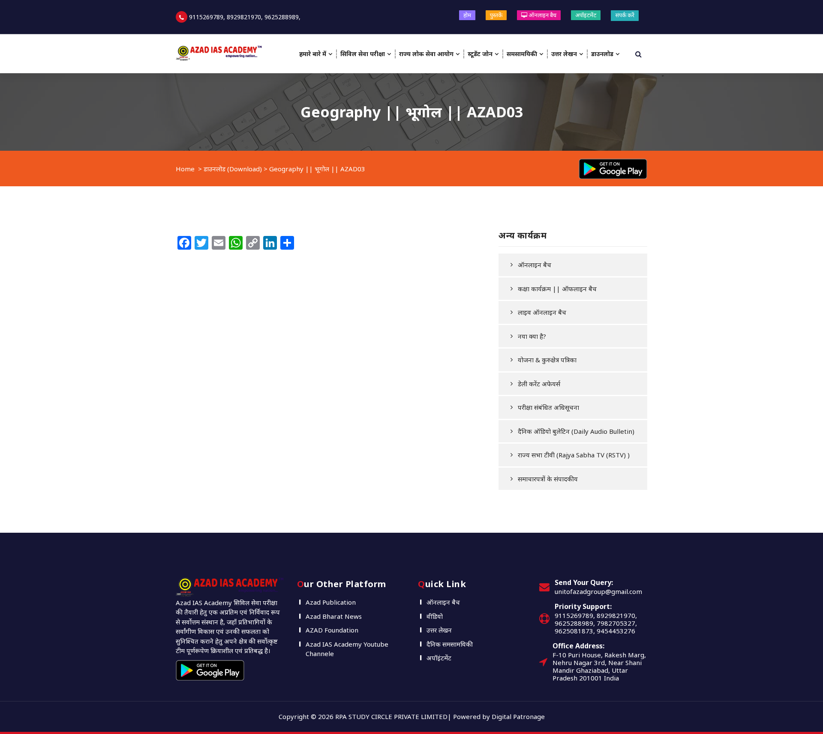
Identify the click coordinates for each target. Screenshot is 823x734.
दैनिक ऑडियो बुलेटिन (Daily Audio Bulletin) (576, 431)
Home (185, 168)
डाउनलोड (602, 54)
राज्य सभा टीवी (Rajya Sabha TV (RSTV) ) (574, 455)
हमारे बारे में (312, 54)
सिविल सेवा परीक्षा (362, 54)
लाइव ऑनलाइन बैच (542, 312)
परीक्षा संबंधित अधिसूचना (548, 407)
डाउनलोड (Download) (233, 168)
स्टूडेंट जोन (480, 54)
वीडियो (435, 616)
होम (467, 15)
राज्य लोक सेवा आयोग (426, 54)
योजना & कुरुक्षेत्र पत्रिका (547, 359)
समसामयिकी (522, 54)
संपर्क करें (624, 15)
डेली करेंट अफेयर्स (539, 383)
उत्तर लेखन (564, 54)
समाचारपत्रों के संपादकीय (548, 478)
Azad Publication (331, 602)
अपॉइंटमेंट (585, 15)
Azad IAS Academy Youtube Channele (347, 649)
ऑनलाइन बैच (541, 15)
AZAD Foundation (332, 630)
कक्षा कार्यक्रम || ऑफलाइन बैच (557, 288)
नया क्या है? (532, 336)
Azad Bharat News (334, 616)
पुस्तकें (496, 15)
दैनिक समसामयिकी (450, 644)
